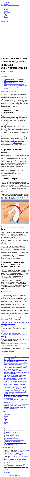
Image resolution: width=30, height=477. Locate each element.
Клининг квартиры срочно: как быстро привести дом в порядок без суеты (15, 382)
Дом (5, 14)
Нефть (6, 11)
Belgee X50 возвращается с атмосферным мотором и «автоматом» (15, 360)
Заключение (7, 88)
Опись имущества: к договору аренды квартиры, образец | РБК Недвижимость (15, 388)
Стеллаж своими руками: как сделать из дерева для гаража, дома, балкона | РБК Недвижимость (15, 392)
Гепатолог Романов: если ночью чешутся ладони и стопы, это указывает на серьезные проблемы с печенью (16, 372)
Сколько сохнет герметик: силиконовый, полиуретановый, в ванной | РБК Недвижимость (15, 401)
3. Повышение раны (10, 82)
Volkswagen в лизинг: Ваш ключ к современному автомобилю (14, 440)
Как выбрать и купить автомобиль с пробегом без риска (16, 450)
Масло (6, 9)
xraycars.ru (17, 475)
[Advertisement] (15, 40)
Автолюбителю (8, 12)
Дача (5, 15)
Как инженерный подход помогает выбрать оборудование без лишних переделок (16, 404)
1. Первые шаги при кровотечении (14, 79)
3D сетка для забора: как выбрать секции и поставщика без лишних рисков (16, 378)
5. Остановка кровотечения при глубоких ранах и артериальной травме (16, 86)
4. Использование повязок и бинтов (14, 84)
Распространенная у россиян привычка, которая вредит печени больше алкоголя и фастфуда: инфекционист (16, 367)
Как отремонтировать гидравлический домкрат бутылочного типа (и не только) (16, 461)
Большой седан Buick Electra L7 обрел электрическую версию (15, 407)
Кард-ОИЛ (7, 2)
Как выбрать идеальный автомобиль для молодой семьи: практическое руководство (16, 465)
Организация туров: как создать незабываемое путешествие (13, 434)
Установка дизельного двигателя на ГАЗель (14, 453)
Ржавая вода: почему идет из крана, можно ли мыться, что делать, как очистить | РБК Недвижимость (16, 396)
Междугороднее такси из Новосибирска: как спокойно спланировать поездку (15, 385)
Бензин (6, 8)
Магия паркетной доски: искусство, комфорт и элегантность (14, 431)
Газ (5, 18)
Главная (3, 21)
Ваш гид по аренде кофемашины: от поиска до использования (15, 437)
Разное (6, 17)
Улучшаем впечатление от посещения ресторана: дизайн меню (15, 443)
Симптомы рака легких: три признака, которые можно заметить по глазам (15, 375)
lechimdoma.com (17, 143)
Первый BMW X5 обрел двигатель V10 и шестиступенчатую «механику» (16, 363)
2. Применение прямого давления (13, 81)
